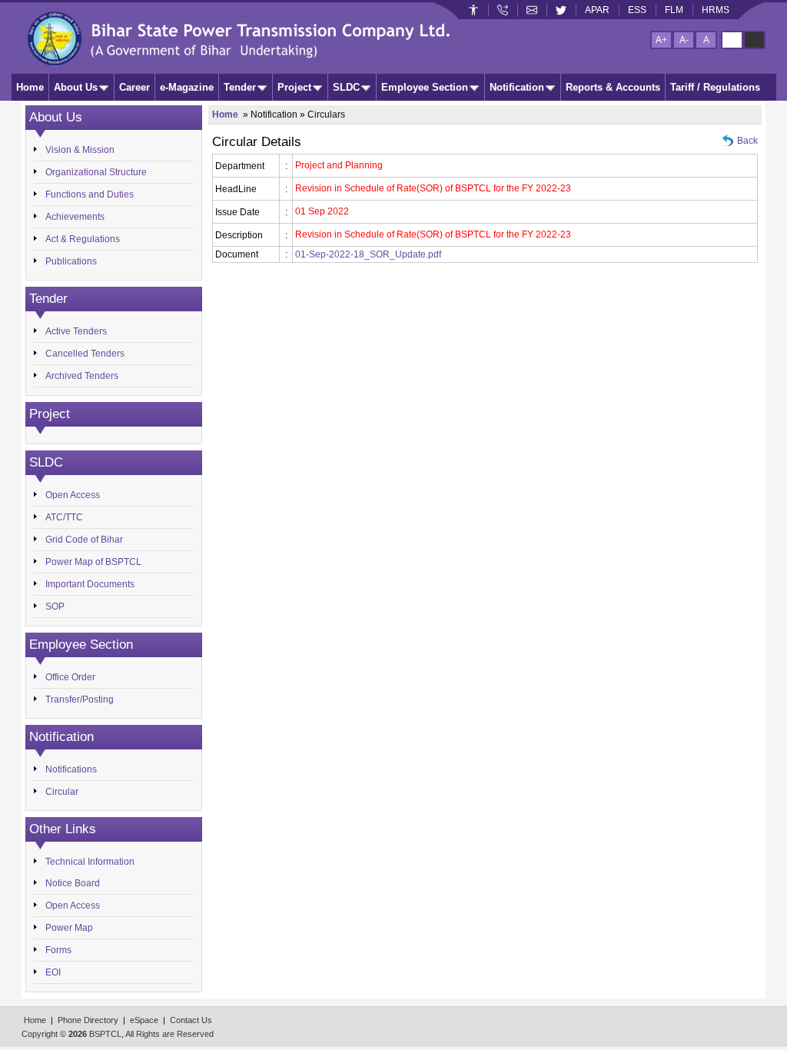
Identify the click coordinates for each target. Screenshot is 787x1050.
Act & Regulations (82, 239)
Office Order (70, 677)
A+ (661, 40)
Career (134, 87)
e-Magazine (187, 87)
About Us (76, 87)
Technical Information (89, 861)
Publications (71, 261)
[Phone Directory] (502, 10)
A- (684, 40)
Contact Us (191, 1020)
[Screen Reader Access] (473, 10)
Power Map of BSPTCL (93, 562)
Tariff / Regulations (715, 87)
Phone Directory (88, 1020)
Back (747, 140)
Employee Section (424, 87)
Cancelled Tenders (85, 353)
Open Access (72, 495)
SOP (55, 606)
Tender (240, 87)
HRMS (715, 10)
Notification (517, 87)
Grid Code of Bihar (84, 539)
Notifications (71, 769)
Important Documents (89, 584)
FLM (674, 10)
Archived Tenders (81, 375)
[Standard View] (732, 40)
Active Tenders (76, 331)
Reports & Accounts (613, 87)
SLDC (346, 87)
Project (294, 87)
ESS (637, 10)
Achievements (75, 216)
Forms (58, 950)
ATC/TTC (64, 517)
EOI (53, 972)
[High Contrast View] (754, 40)
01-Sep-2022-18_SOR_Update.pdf (368, 254)
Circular (61, 791)
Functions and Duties (89, 194)
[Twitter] (561, 10)
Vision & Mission (80, 150)
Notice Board (72, 883)
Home (30, 87)
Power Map (69, 927)
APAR (597, 10)
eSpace (144, 1020)
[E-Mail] (531, 10)
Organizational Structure (96, 172)
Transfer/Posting (79, 699)
